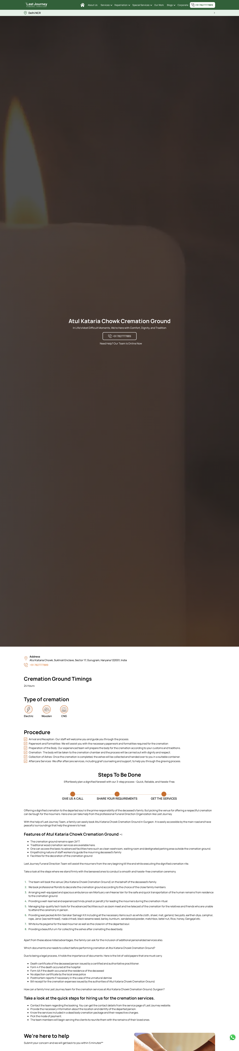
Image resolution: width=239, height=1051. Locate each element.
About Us (92, 5)
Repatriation (120, 5)
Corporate (183, 5)
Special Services (140, 5)
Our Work (159, 5)
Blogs (170, 5)
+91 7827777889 (204, 5)
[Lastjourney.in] (82, 5)
